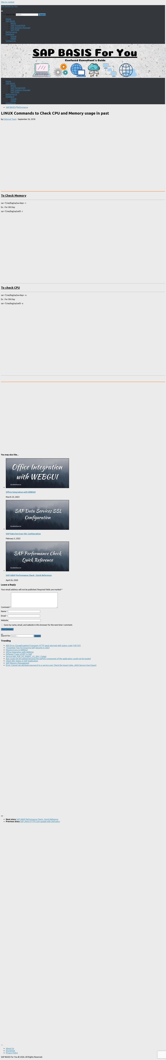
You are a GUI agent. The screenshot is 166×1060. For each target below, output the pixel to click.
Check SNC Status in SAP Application (22, 661)
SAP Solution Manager (20, 28)
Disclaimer (10, 1051)
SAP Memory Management (17, 663)
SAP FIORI (15, 30)
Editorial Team (10, 119)
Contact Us (11, 41)
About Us (10, 1048)
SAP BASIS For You (9, 6)
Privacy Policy (12, 1053)
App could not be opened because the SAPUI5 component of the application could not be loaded (48, 659)
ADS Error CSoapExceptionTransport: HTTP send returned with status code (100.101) (43, 645)
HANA (13, 39)
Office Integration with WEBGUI (21, 492)
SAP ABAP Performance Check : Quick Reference (29, 575)
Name (4, 611)
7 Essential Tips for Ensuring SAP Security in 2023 (27, 648)
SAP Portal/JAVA (18, 25)
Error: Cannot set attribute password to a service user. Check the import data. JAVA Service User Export (51, 665)
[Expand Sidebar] (2, 634)
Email (4, 616)
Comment (6, 607)
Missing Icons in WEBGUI (17, 650)
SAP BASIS (10, 21)
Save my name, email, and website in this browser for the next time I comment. (38, 625)
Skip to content (7, 2)
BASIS (13, 23)
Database (10, 34)
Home (8, 19)
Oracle (13, 36)
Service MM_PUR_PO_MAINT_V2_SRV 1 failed (26, 656)
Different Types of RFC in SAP (19, 654)
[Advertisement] (44, 139)
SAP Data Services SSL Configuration (23, 534)
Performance (11, 32)
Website (4, 620)
